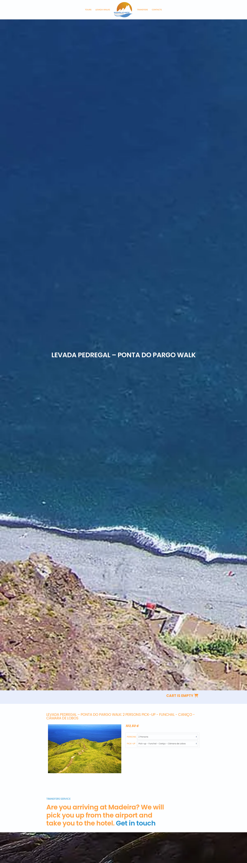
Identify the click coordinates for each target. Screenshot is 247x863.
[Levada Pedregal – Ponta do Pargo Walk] (84, 748)
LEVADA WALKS (102, 9)
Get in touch (136, 823)
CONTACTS (157, 9)
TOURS (88, 9)
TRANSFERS (142, 9)
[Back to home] (123, 9)
